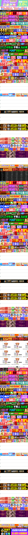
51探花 (17, 177)
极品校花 (21, 180)
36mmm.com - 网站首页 (6, 10)
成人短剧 (17, 180)
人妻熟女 (21, 173)
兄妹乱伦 (12, 180)
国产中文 (7, 180)
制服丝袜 (26, 173)
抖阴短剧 (26, 180)
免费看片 (2, 180)
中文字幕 (12, 173)
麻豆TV (12, 177)
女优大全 (26, 177)
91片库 (21, 177)
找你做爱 (17, 174)
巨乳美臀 (17, 173)
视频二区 (2, 173)
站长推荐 (2, 174)
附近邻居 (7, 174)
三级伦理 (7, 173)
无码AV (2, 177)
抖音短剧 (7, 177)
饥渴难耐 (12, 174)
